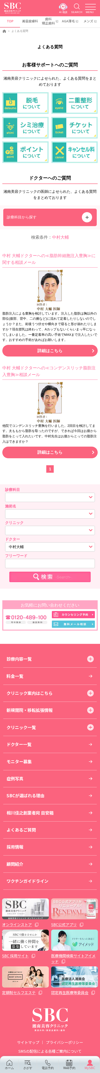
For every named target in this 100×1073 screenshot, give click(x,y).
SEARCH (76, 12)
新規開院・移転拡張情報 (30, 710)
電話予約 (48, 1068)
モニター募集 (19, 761)
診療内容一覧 (19, 659)
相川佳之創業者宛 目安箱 (30, 813)
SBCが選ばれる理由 (25, 795)
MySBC (90, 1068)
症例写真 (15, 778)
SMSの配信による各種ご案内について (50, 1051)
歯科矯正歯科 (48, 21)
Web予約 (69, 1068)
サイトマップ (28, 1042)
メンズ (88, 21)
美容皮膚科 (30, 21)
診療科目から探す (22, 217)
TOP (10, 21)
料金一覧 (15, 676)
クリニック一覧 (21, 727)
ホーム (9, 1068)
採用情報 (15, 847)
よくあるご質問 (21, 830)
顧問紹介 (15, 864)
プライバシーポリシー (64, 1042)
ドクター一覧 (19, 744)
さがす (27, 1068)
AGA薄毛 (68, 21)
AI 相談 (63, 12)
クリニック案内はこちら (30, 693)
